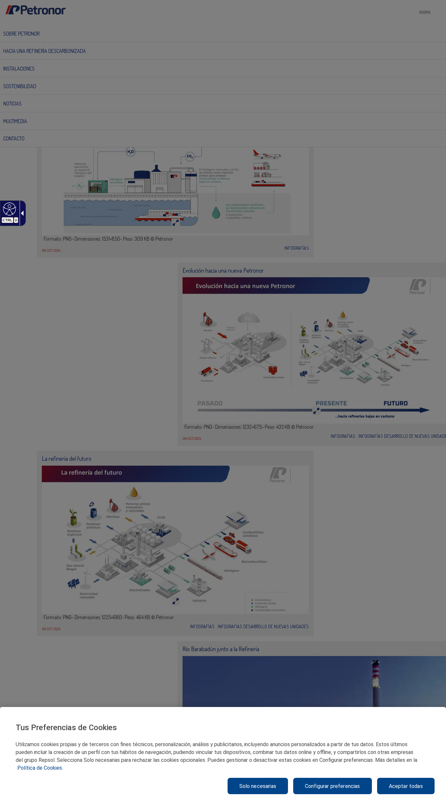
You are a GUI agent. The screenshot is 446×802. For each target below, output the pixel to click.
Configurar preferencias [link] (332, 786)
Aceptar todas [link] (406, 786)
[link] (8, 209)
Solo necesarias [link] (257, 786)
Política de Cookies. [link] (40, 768)
